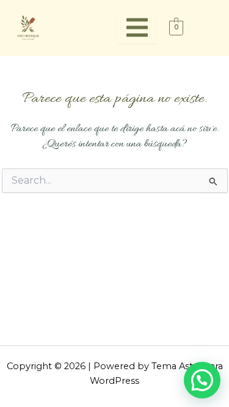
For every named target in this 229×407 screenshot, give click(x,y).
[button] (202, 380)
